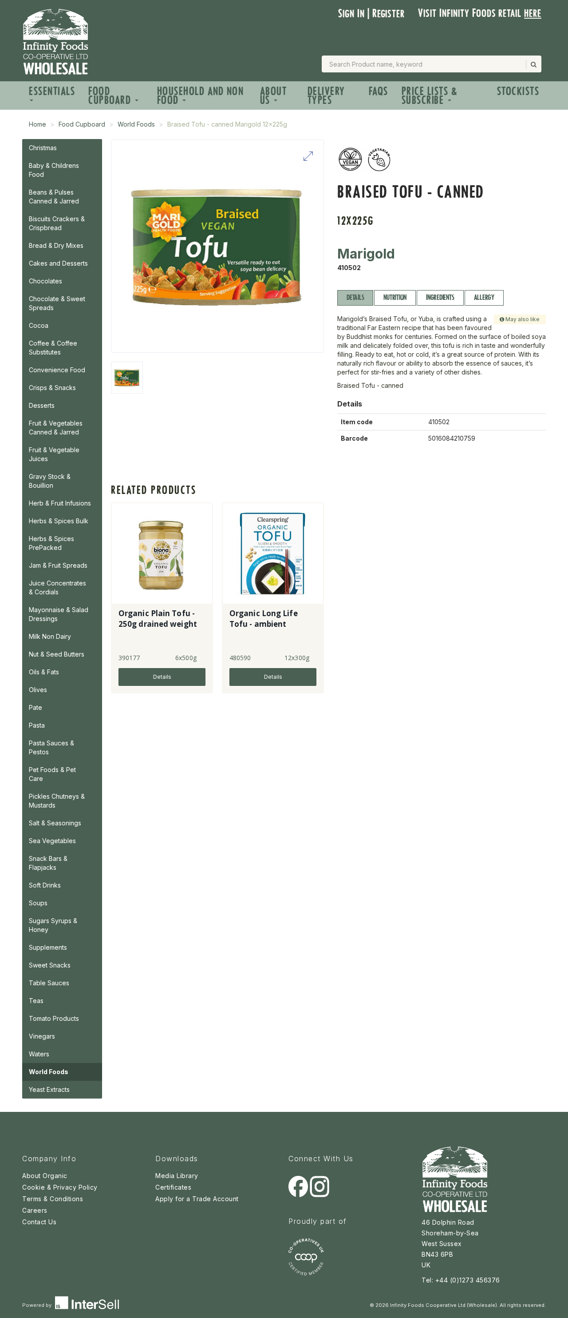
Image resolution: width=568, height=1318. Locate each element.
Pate (35, 707)
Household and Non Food (200, 95)
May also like (522, 319)
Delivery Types (326, 95)
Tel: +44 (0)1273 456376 (461, 1280)
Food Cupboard (111, 95)
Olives (38, 689)
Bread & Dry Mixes (56, 245)
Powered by (37, 1305)
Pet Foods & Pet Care (52, 774)
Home (37, 124)
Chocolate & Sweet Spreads (57, 303)
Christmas (43, 147)
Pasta (37, 725)
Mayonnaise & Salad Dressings (58, 614)
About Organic (44, 1175)
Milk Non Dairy (50, 636)
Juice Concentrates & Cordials (57, 587)
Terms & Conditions (52, 1199)
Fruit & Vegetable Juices (54, 454)
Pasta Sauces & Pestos (51, 747)
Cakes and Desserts (58, 263)
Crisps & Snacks (52, 387)
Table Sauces (49, 983)
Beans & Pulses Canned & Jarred (54, 196)
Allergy (484, 297)
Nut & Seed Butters (56, 654)
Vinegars (42, 1036)
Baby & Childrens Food (54, 170)
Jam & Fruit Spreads (58, 565)
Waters (39, 1054)
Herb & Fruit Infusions (60, 503)
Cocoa (38, 325)
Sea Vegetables (52, 840)
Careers (34, 1210)
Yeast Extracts (49, 1089)
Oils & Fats (44, 672)
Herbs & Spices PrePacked (51, 543)
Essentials (52, 91)
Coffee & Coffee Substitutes (53, 347)
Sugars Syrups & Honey (53, 925)
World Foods (136, 124)
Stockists (518, 91)
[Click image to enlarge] (217, 246)
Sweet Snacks (50, 965)
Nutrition (394, 297)
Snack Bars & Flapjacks (48, 863)
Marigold (366, 254)
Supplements (48, 947)
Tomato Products (54, 1018)
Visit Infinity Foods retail (479, 13)
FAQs (378, 91)
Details (355, 297)
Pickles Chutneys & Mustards (57, 800)
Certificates (173, 1187)
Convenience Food (57, 370)
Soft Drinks (45, 885)
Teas (36, 1000)
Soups (38, 903)
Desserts (42, 405)
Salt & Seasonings (55, 823)
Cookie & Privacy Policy (60, 1187)
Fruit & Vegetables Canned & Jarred (56, 427)
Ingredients (440, 297)
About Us (273, 95)
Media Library (176, 1175)
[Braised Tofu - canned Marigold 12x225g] (127, 378)
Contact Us (39, 1222)
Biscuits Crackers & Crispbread (57, 223)
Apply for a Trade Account (197, 1199)
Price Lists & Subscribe (430, 95)
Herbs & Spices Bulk (58, 521)
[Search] (533, 64)
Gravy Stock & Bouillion (50, 481)
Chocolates (45, 281)
